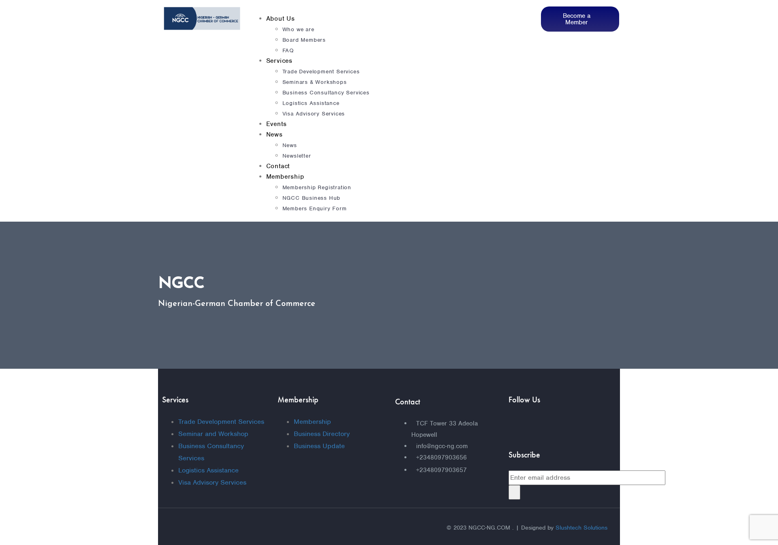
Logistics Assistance (311, 103)
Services (279, 61)
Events (276, 124)
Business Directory (322, 434)
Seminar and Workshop (213, 434)
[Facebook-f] (519, 426)
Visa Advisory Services (313, 113)
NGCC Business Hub (311, 197)
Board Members (304, 39)
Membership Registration (316, 187)
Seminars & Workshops (314, 82)
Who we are (298, 29)
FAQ (288, 50)
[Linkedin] (575, 426)
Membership (285, 177)
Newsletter (296, 155)
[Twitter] (547, 426)
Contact (278, 166)
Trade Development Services (321, 71)
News (274, 134)
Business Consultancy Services (326, 92)
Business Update (319, 446)
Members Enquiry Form (314, 208)
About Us (280, 19)
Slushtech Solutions (581, 527)
